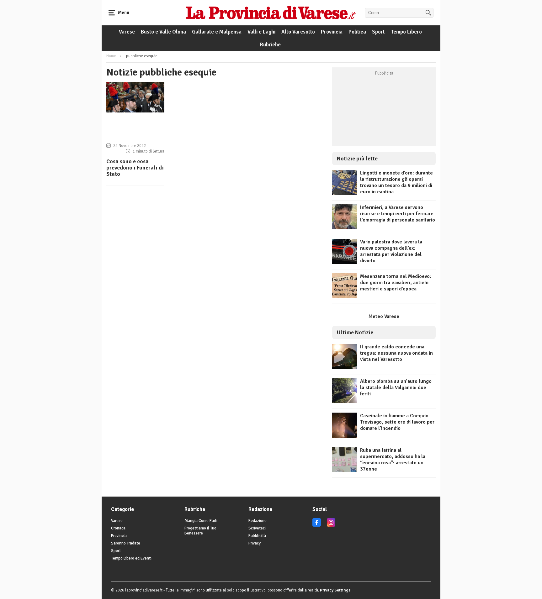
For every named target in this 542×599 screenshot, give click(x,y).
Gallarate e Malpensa (217, 32)
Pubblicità (257, 535)
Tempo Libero (406, 32)
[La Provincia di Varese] (271, 12)
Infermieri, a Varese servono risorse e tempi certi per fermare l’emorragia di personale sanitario (397, 213)
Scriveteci (257, 528)
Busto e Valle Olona (163, 32)
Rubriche (270, 44)
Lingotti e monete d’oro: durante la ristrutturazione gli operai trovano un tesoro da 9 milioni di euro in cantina (396, 182)
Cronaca (118, 528)
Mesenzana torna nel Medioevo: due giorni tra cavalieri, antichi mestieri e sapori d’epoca (395, 282)
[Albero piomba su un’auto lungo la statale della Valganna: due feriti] (344, 401)
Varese (127, 32)
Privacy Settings (335, 590)
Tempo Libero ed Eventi (131, 558)
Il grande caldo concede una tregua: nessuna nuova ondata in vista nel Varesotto (396, 353)
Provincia (332, 32)
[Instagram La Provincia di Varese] (331, 525)
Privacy (254, 543)
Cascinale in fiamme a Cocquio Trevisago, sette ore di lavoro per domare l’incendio (397, 422)
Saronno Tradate (125, 543)
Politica (357, 32)
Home (111, 56)
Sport (378, 32)
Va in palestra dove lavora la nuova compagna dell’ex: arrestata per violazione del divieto (391, 251)
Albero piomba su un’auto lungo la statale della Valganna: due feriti (396, 387)
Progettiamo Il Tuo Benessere (200, 531)
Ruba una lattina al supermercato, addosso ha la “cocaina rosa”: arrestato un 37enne (392, 459)
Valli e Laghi (261, 32)
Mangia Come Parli (200, 520)
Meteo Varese (384, 316)
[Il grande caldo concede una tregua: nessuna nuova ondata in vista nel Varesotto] (344, 367)
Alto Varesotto (298, 32)
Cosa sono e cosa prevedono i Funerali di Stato (135, 167)
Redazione (257, 520)
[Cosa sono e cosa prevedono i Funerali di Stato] (135, 111)
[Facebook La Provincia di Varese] (316, 525)
